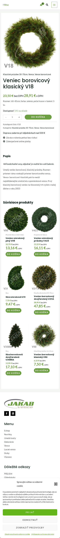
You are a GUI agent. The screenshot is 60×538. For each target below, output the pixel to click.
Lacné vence (9, 449)
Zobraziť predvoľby (30, 527)
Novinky (8, 434)
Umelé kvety (10, 438)
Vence (31, 74)
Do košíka (38, 117)
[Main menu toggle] (54, 5)
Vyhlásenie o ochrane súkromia (42, 534)
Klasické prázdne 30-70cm (15, 74)
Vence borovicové (43, 74)
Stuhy (6, 453)
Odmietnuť (30, 520)
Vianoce (8, 457)
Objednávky (9, 477)
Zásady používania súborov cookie (17, 534)
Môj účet (8, 473)
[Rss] (13, 413)
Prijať (30, 512)
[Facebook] (6, 413)
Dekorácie (9, 442)
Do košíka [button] (13, 254)
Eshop (7, 430)
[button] (55, 484)
